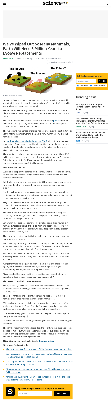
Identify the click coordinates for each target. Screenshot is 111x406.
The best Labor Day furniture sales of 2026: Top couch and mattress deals (39, 349)
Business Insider (46, 341)
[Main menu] (5, 3)
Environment (9, 58)
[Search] (106, 3)
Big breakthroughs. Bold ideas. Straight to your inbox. (41, 388)
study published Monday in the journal (26, 141)
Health (78, 141)
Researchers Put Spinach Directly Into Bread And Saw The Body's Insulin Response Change (90, 134)
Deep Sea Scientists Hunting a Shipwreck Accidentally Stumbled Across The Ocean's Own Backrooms (92, 120)
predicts (57, 120)
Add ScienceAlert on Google (61, 62)
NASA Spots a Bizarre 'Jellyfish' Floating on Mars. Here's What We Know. (90, 106)
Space (78, 113)
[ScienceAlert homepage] (55, 3)
